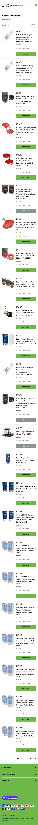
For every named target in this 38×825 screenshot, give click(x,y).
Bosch (18, 45)
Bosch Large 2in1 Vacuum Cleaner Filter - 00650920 (25, 433)
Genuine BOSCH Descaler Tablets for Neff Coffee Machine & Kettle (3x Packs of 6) (25, 703)
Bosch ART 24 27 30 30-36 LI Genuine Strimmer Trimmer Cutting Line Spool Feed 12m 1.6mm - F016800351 (25, 194)
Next (32, 758)
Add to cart (26, 54)
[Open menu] (3, 6)
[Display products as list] (32, 25)
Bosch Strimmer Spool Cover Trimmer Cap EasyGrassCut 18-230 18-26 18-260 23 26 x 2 (25, 162)
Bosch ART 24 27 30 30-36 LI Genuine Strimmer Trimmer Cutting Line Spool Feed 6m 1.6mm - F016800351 (25, 403)
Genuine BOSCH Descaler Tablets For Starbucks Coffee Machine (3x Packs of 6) (25, 611)
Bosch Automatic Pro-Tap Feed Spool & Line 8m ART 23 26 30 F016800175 (25, 256)
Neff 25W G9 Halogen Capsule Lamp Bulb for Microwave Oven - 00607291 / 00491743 (24, 38)
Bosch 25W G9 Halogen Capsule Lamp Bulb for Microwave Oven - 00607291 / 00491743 (24, 371)
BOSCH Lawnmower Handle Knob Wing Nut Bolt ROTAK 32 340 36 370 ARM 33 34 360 (26, 226)
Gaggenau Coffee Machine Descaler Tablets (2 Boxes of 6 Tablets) (26, 489)
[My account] (30, 6)
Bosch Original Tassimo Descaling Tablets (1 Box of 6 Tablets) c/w (25, 460)
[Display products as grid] (35, 25)
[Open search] (26, 6)
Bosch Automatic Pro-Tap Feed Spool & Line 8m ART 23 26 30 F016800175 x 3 (25, 284)
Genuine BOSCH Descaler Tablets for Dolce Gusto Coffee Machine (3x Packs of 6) (25, 673)
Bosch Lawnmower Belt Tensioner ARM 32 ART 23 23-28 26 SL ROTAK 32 (25, 313)
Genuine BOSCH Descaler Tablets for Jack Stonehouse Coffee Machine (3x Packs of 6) (26, 549)
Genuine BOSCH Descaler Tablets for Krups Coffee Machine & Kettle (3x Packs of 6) (25, 734)
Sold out (26, 211)
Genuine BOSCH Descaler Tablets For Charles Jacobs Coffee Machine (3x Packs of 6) (25, 580)
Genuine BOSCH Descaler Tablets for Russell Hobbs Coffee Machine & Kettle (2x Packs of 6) (25, 518)
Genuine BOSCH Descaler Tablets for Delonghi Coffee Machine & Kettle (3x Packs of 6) (25, 642)
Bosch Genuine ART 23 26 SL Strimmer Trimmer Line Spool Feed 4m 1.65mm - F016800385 (25, 100)
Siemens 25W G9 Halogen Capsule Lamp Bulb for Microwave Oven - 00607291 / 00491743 (25, 69)
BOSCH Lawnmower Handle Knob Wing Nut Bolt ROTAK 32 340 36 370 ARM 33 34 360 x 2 (26, 131)
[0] (34, 6)
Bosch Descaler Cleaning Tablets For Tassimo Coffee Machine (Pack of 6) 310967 (26, 341)
